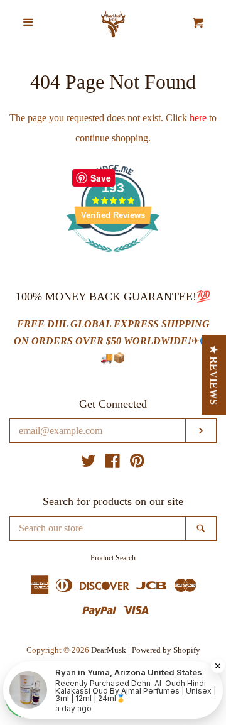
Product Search (113, 557)
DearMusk (108, 650)
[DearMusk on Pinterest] (137, 463)
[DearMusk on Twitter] (88, 463)
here (198, 117)
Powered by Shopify (166, 650)
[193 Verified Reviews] (113, 258)
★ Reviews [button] (214, 375)
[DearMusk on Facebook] (113, 463)
